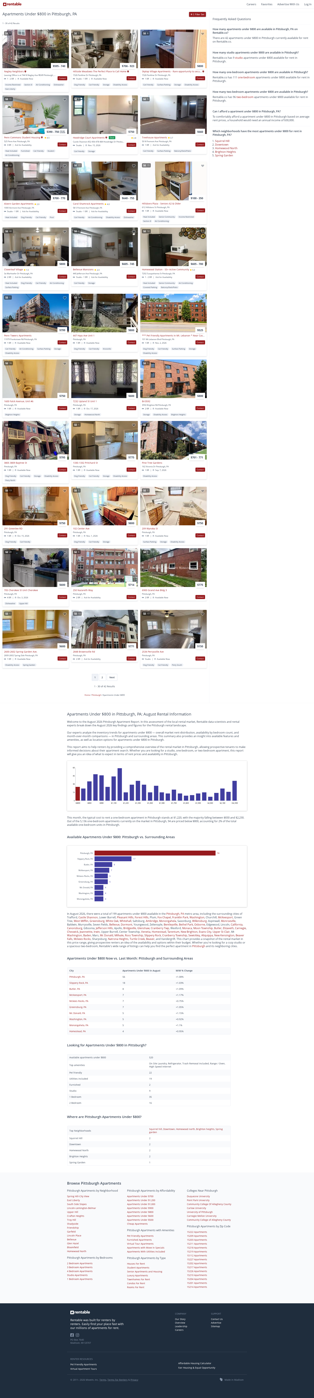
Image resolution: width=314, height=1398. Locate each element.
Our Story (180, 1319)
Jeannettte (86, 932)
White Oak (112, 921)
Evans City (205, 932)
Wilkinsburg (199, 921)
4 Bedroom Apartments (80, 1271)
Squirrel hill (155, 1129)
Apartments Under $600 (140, 1215)
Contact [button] (62, 78)
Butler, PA (74, 988)
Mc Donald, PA (77, 1013)
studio (239, 58)
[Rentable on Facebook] (73, 1336)
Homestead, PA (77, 1031)
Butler (218, 928)
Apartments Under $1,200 (141, 1200)
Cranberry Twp (160, 928)
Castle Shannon (88, 917)
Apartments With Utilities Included (146, 1251)
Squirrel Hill (222, 141)
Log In (308, 4)
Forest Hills (141, 917)
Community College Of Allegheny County (209, 1204)
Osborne (199, 924)
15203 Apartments (197, 1239)
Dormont (126, 924)
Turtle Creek (137, 939)
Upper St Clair (221, 932)
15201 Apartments (197, 1282)
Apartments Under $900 (140, 1208)
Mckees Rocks (82, 939)
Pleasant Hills (125, 917)
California (237, 924)
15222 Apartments (197, 1231)
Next (112, 677)
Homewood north (185, 1129)
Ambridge (152, 921)
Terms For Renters (117, 1379)
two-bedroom (244, 97)
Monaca (187, 928)
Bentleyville (171, 924)
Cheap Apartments (137, 1223)
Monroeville (228, 921)
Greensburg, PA (77, 1007)
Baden (87, 935)
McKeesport (225, 917)
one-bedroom (246, 77)
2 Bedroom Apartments (80, 1263)
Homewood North (226, 148)
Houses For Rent (136, 1263)
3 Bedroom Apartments (80, 1267)
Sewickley (194, 935)
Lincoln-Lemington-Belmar (81, 1208)
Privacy (134, 1379)
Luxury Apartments (137, 1275)
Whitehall (125, 921)
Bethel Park (186, 924)
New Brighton (189, 932)
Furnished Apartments (139, 1239)
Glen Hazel (73, 1243)
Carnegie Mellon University (202, 1215)
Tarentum (173, 932)
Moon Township (203, 928)
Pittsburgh (97, 695)
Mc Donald (106, 935)
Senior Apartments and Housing (144, 1271)
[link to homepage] (121, 1312)
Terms (102, 1379)
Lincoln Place (74, 1235)
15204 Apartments (197, 1279)
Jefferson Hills (104, 928)
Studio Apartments (77, 1275)
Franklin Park (180, 917)
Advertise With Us (288, 4)
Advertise (216, 1322)
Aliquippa (207, 935)
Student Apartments (138, 1267)
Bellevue (114, 924)
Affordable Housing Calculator (194, 1363)
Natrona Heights (118, 939)
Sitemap (215, 1326)
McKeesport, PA (77, 994)
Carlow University (196, 1208)
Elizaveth (228, 928)
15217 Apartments (197, 1267)
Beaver (150, 939)
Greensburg (97, 921)
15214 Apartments (197, 1286)
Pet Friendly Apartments (140, 1235)
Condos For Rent (136, 1283)
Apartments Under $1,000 (141, 1204)
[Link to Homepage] (12, 4)
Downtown (221, 144)
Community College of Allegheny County (209, 1219)
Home (88, 695)
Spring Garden (224, 155)
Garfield (71, 1231)
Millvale (119, 935)
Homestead (159, 932)
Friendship (73, 1227)
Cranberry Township (174, 935)
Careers (251, 4)
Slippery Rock (152, 935)
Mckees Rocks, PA (78, 1001)
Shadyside (72, 1223)
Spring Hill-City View (78, 1196)
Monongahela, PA (78, 1025)
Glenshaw (143, 928)
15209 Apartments (197, 1235)
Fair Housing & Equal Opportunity (196, 1367)
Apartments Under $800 (140, 1212)
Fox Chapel (164, 917)
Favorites (266, 4)
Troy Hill (71, 1219)
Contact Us (217, 1319)
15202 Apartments (197, 1263)
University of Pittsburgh (200, 1212)
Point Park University (198, 1200)
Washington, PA (77, 1019)
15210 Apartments (197, 1275)
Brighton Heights (225, 152)
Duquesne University (198, 1196)
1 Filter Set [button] (198, 14)
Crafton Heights (75, 1215)
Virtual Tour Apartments (140, 1243)
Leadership (181, 1326)
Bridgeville (129, 928)
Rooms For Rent (135, 1287)
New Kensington (224, 935)
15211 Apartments (197, 1243)
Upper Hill (72, 1212)
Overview (180, 1322)
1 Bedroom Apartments (80, 1279)
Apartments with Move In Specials (145, 1247)
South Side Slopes (77, 1204)
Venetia (145, 932)
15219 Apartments (197, 1251)
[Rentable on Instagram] (78, 1336)
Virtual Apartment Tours (83, 1368)
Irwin (97, 932)
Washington (197, 917)
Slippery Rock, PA (78, 982)
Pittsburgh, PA (175, 914)
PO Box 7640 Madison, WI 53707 (80, 1341)
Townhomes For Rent (138, 1279)
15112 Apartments (197, 1255)
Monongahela (167, 921)
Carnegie (240, 928)
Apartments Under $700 (140, 1196)
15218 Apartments (197, 1247)
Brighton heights (205, 1129)
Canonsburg (74, 928)
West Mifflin (81, 921)
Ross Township (134, 935)
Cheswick (72, 932)
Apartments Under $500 (140, 1219)
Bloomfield (73, 1247)
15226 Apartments (197, 1271)
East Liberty (73, 1200)
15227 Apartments (197, 1259)
